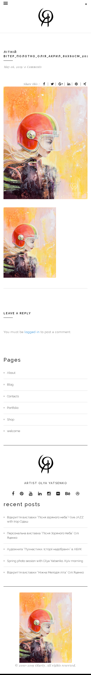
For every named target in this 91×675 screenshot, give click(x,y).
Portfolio (12, 408)
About (11, 373)
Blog (10, 384)
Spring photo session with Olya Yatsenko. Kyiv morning (45, 561)
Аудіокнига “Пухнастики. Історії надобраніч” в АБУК (44, 549)
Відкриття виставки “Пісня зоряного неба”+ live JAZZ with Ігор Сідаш (45, 519)
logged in (32, 332)
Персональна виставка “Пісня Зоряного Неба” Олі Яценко (43, 535)
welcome (13, 431)
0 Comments (33, 67)
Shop (10, 419)
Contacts (13, 396)
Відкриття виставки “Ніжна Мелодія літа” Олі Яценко (45, 572)
